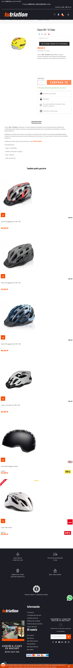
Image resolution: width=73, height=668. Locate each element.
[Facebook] (53, 642)
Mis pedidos (31, 644)
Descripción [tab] (36, 122)
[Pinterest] (65, 642)
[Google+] (62, 642)
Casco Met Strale (6, 528)
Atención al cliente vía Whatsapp (12, 647)
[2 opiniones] (36, 480)
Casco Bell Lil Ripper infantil (9, 466)
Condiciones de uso (34, 615)
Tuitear (42, 34)
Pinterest (49, 34)
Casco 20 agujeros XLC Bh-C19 (10, 283)
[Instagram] (68, 642)
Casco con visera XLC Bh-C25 (10, 405)
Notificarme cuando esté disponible (54, 44)
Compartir (39, 34)
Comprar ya (59, 82)
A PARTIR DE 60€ (18, 560)
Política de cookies (33, 621)
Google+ (45, 34)
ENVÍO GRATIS (18, 558)
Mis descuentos (32, 647)
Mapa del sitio (32, 627)
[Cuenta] (58, 15)
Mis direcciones (32, 641)
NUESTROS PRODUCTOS (18, 576)
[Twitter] (56, 642)
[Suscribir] (68, 636)
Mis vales (30, 650)
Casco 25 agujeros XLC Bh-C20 (11, 344)
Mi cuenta (30, 635)
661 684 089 (13, 651)
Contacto (30, 612)
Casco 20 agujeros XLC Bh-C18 (10, 222)
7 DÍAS (55, 560)
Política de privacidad (34, 624)
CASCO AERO (37, 141)
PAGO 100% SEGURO (55, 574)
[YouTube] (59, 642)
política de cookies (50, 667)
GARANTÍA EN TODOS (18, 574)
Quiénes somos (32, 618)
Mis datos (30, 638)
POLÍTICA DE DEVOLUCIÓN (55, 558)
